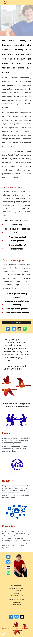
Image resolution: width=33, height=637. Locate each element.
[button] (2, 2)
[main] (16, 109)
